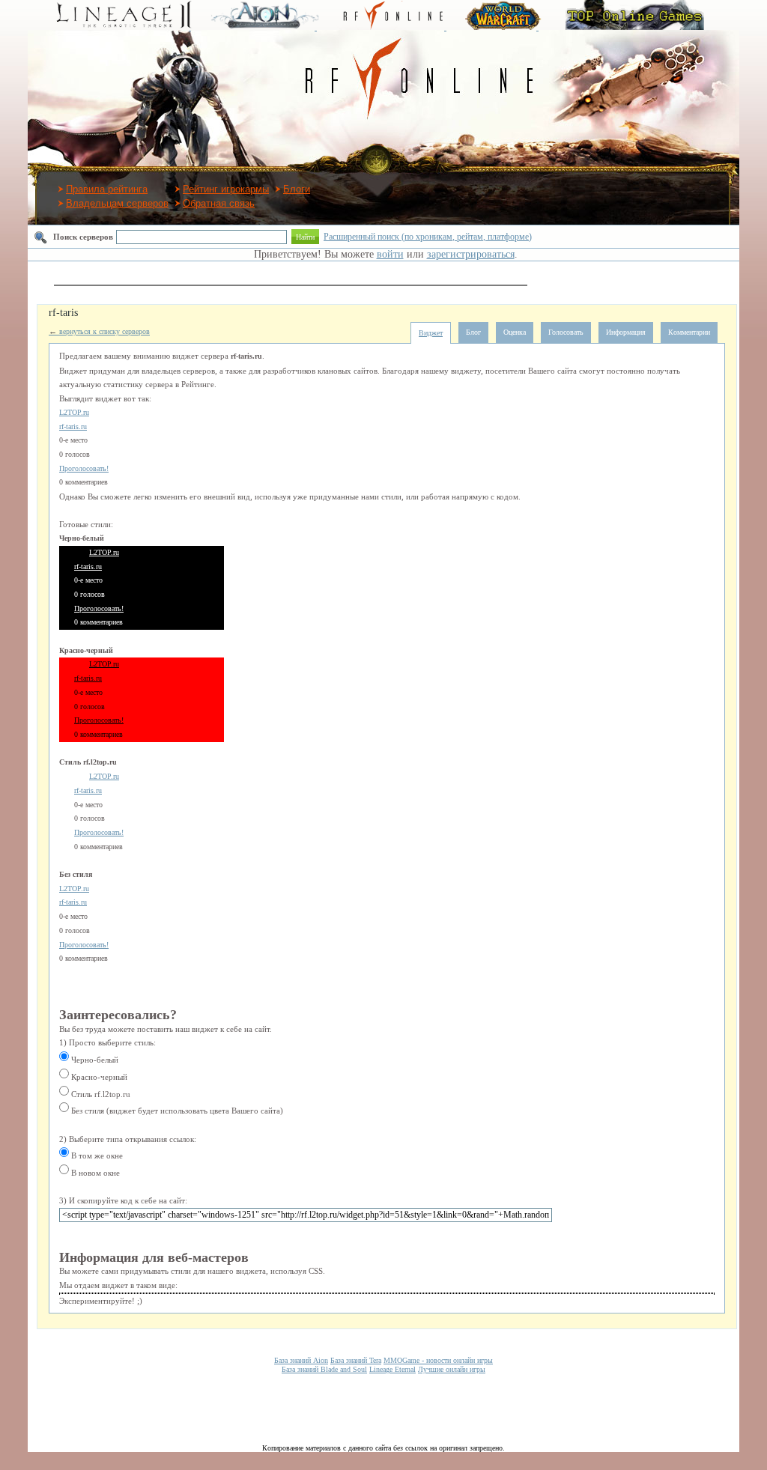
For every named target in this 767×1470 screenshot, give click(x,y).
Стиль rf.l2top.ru (99, 1094)
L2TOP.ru (74, 412)
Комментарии (689, 332)
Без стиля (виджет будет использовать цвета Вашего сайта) (176, 1110)
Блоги (296, 189)
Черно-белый (93, 1059)
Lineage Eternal (392, 1369)
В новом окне (94, 1172)
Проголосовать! (84, 468)
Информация (626, 332)
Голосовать (565, 332)
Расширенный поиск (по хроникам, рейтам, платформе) (428, 236)
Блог (473, 332)
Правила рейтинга (107, 189)
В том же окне (96, 1155)
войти (390, 254)
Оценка (514, 332)
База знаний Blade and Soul (324, 1369)
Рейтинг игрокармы (226, 189)
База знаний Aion (301, 1360)
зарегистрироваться (471, 254)
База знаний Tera (355, 1360)
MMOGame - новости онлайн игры (438, 1360)
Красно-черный (98, 1076)
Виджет (431, 333)
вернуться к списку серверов (99, 331)
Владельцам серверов (117, 203)
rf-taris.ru (73, 426)
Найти (305, 237)
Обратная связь (219, 203)
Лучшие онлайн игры (451, 1369)
